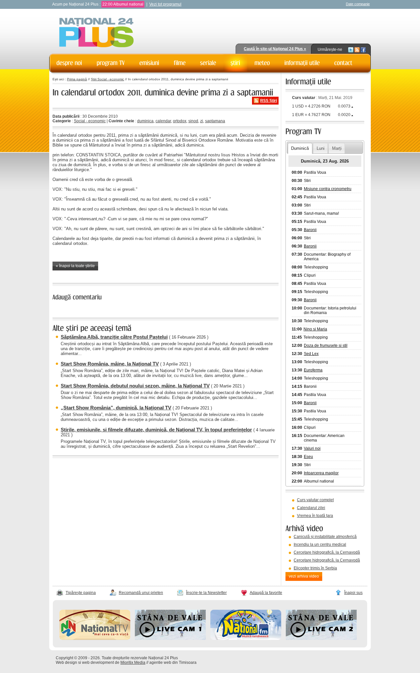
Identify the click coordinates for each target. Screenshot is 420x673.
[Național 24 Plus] (96, 33)
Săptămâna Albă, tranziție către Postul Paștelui (114, 337)
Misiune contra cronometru (327, 189)
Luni (321, 148)
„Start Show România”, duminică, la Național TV (116, 407)
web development (98, 662)
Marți (337, 148)
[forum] (262, 63)
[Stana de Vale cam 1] (170, 638)
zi (201, 121)
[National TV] (94, 638)
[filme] (180, 63)
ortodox (179, 121)
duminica (145, 121)
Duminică (300, 148)
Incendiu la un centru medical (320, 544)
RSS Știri (268, 100)
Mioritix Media (132, 662)
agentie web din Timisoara (173, 662)
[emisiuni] (149, 63)
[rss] (357, 49)
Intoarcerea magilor (321, 473)
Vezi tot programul (165, 4)
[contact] (343, 63)
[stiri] (235, 63)
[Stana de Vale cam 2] (321, 638)
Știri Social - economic (107, 79)
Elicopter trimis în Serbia (315, 568)
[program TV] (111, 63)
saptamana (215, 121)
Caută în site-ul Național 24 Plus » (275, 49)
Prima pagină (77, 79)
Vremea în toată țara (315, 515)
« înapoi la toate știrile (75, 266)
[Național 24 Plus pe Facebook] (363, 49)
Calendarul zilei (311, 507)
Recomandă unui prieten (141, 592)
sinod (193, 121)
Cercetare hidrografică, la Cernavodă (327, 552)
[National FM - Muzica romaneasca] (245, 638)
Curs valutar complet (315, 500)
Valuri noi (312, 448)
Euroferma (313, 370)
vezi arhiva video (304, 576)
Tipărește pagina (81, 592)
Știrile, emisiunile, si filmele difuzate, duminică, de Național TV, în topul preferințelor (156, 429)
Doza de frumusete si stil (325, 345)
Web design (66, 662)
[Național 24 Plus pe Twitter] (350, 49)
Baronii (310, 230)
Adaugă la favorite (266, 592)
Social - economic (90, 121)
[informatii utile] (302, 63)
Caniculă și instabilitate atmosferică (325, 536)
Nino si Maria (315, 329)
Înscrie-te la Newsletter (206, 592)
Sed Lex (311, 353)
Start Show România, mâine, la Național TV (110, 363)
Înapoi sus (353, 592)
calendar (163, 121)
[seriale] (208, 63)
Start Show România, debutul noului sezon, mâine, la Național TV (135, 385)
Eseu (308, 456)
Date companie (358, 4)
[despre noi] (69, 63)
